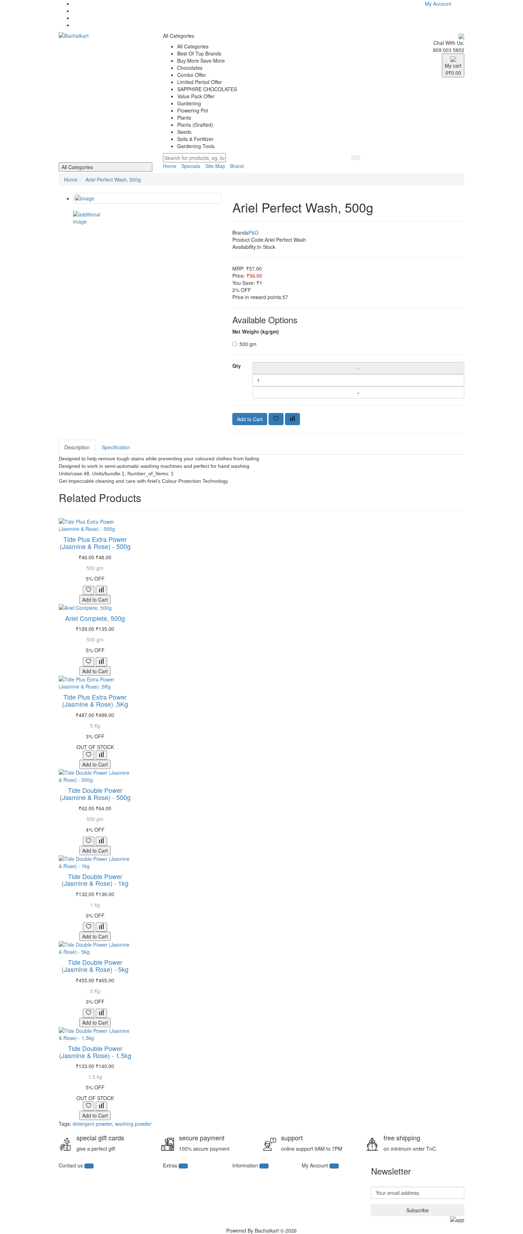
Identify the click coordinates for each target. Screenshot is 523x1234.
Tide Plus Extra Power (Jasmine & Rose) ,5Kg (95, 700)
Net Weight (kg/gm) (255, 331)
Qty (236, 365)
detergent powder (92, 1123)
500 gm (248, 343)
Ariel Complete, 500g (95, 618)
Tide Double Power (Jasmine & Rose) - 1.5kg (95, 1052)
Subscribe (417, 1210)
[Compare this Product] (292, 419)
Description (77, 447)
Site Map (215, 165)
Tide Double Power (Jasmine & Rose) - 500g (95, 793)
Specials (190, 165)
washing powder (133, 1123)
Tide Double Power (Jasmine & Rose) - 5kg (95, 965)
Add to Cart (250, 419)
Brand (237, 165)
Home (169, 165)
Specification (116, 447)
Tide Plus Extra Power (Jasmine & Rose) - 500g (95, 542)
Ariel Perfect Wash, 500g (113, 179)
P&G (253, 232)
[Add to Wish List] (276, 419)
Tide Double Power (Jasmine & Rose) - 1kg (95, 880)
